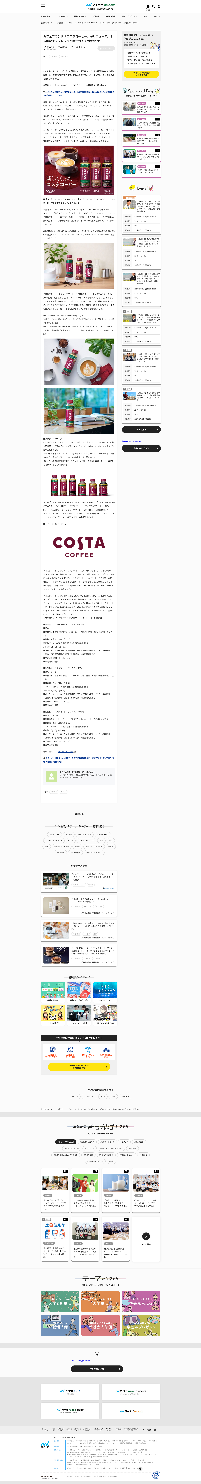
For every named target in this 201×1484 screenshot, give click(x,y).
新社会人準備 (110, 16)
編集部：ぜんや (109, 888)
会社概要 (69, 1476)
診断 (110, 840)
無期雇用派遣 (147, 1462)
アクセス (76, 1476)
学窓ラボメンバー (65, 752)
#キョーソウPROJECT (66, 1142)
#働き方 (90, 884)
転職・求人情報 (116, 1441)
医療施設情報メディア (114, 1454)
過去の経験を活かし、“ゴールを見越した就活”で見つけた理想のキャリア (148, 109)
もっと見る (141, 429)
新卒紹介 (105, 1460)
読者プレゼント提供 (87, 1429)
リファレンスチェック (134, 1468)
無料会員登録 (79, 1067)
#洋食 (113, 1096)
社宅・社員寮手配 (120, 1468)
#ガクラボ (124, 1142)
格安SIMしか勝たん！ (94, 852)
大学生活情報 (143, 1450)
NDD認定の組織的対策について (131, 1429)
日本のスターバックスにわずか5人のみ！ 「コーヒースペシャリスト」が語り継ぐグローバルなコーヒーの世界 (92, 877)
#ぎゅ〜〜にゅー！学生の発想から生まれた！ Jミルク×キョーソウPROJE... (85, 1203)
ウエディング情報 (100, 1452)
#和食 (103, 1096)
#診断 (111, 1161)
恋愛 (101, 840)
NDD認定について (118, 1429)
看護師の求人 (102, 1462)
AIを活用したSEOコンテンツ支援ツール (78, 1456)
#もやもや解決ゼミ (106, 1155)
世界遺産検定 (111, 1452)
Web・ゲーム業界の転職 (82, 1460)
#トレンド (87, 934)
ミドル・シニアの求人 (80, 1443)
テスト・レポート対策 (94, 846)
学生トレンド (54, 834)
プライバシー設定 (109, 1429)
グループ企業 (102, 1476)
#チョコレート (88, 906)
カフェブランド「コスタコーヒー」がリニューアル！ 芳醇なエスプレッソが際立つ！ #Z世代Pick (108, 23)
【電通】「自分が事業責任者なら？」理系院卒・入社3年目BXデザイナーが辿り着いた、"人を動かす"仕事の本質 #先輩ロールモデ (148, 278)
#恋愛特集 (132, 1148)
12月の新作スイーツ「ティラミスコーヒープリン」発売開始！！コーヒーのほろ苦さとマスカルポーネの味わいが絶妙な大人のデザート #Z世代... (92, 950)
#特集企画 (143, 1155)
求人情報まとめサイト (73, 1450)
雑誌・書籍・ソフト (87, 1452)
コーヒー (63, 56)
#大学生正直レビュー (95, 1161)
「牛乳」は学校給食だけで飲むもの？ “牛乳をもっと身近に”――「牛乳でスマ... (115, 1203)
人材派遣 (69, 1460)
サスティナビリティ (86, 1476)
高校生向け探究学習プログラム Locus (91, 1446)
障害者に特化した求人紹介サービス (99, 1443)
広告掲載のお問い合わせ (98, 1429)
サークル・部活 (103, 834)
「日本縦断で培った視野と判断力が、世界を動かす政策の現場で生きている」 (148, 125)
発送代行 (96, 1468)
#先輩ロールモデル (79, 884)
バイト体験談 (75, 852)
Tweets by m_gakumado (131, 441)
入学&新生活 (45, 16)
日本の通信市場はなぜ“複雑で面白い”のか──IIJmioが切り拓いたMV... (148, 141)
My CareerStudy (91, 1454)
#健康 (95, 934)
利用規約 (53, 1429)
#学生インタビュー (126, 1155)
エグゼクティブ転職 (128, 1460)
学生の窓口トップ (46, 23)
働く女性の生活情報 (73, 1452)
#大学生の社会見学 (87, 1142)
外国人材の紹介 (94, 1464)
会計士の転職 (140, 1460)
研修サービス (71, 1468)
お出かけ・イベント (86, 840)
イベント (157, 16)
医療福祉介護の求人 (141, 1443)
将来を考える (79, 16)
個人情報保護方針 (112, 1476)
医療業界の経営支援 (82, 1464)
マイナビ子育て (135, 1452)
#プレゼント (89, 1148)
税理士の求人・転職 (73, 1462)
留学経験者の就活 (81, 1441)
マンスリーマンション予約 (148, 1454)
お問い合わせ (69, 1429)
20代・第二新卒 (95, 1460)
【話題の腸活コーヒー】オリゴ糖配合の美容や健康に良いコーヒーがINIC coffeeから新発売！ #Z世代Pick (92, 926)
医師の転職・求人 (126, 1462)
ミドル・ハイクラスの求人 (139, 1441)
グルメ (70, 23)
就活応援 (96, 16)
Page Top (151, 1429)
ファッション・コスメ (54, 840)
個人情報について (60, 1429)
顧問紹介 (83, 1462)
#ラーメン (125, 1096)
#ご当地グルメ (89, 1096)
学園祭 (110, 846)
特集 (145, 16)
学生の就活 (70, 1441)
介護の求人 (70, 1464)
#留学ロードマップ (107, 1142)
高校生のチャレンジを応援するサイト (107, 1450)
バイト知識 (60, 852)
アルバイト (152, 1441)
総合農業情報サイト (123, 1452)
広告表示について (77, 1429)
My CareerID (102, 1454)
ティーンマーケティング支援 (128, 1450)
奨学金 (77, 846)
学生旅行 (68, 834)
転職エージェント (115, 1460)
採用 (95, 1476)
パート (69, 1443)
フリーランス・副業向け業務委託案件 (122, 1443)
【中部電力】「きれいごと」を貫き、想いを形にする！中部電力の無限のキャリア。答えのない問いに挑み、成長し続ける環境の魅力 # (148, 206)
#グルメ (75, 1096)
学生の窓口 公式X (141, 448)
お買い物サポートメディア (131, 1454)
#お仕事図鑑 (138, 1142)
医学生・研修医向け (104, 1441)
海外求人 (126, 1441)
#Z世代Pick (76, 906)
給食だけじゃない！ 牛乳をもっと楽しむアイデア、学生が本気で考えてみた (145, 1203)
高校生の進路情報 (72, 1446)
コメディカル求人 (114, 1462)
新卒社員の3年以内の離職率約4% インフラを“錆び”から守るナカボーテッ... (148, 157)
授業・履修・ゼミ (84, 834)
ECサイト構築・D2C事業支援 (75, 1454)
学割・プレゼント (128, 16)
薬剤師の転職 (92, 1462)
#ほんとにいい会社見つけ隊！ (111, 1148)
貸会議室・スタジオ (107, 1468)
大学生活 (62, 16)
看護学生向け (92, 1441)
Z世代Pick (54, 56)
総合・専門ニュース (88, 1450)
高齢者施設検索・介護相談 (100, 1456)
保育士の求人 (137, 1462)
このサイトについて (46, 1429)
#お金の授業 (88, 1155)
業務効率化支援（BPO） (84, 1468)
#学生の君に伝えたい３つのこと (66, 1155)
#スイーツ (99, 906)
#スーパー (96, 958)
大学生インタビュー (61, 846)
